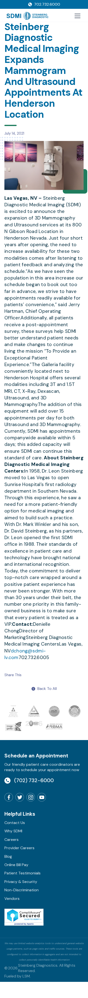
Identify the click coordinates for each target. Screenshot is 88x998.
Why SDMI (13, 831)
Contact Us (14, 822)
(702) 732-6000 (34, 780)
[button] (76, 16)
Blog (8, 856)
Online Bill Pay (16, 864)
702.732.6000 (47, 4)
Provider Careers (19, 847)
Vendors (12, 898)
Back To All (47, 688)
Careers (11, 839)
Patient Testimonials (22, 873)
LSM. (26, 976)
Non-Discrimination (21, 890)
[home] (27, 16)
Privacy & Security (20, 881)
